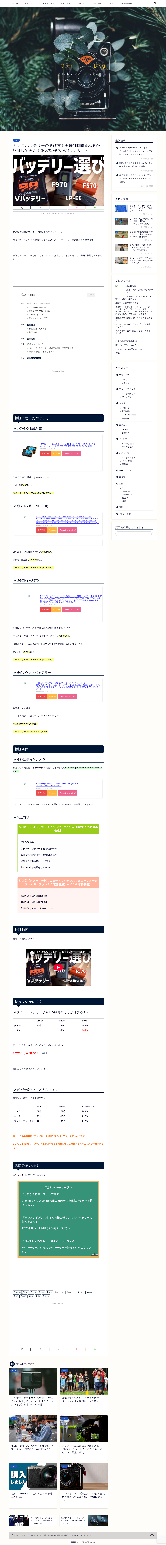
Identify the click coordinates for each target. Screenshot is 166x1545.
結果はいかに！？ (35, 344)
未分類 (122, 477)
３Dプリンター (126, 514)
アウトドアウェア (46, 3)
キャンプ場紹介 (129, 444)
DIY (123, 488)
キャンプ (28, 3)
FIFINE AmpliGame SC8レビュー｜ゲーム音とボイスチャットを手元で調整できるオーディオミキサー (135, 151)
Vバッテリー (60, 1292)
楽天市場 (45, 453)
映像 (31, 1296)
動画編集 (126, 411)
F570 (34, 1292)
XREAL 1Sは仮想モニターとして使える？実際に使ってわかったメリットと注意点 (135, 178)
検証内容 (33, 332)
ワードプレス (125, 470)
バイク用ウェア (129, 394)
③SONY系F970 (36, 315)
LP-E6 (50, 1292)
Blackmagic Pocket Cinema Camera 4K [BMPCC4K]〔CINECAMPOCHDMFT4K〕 (59, 785)
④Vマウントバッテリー (39, 318)
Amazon (56, 453)
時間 (38, 1296)
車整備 (125, 464)
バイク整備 (127, 461)
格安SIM (126, 498)
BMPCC (17, 1292)
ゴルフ (125, 380)
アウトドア (82, 3)
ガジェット (98, 3)
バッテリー (91, 1292)
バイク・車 (66, 3)
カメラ (15, 3)
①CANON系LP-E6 (37, 308)
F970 (42, 1292)
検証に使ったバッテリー (38, 303)
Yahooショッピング (72, 453)
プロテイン (127, 495)
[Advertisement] (58, 391)
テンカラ (126, 383)
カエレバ (52, 448)
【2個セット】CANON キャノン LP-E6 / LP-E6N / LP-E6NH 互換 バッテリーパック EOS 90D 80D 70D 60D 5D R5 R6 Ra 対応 (67, 445)
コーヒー (126, 491)
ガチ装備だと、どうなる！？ (41, 352)
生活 (111, 3)
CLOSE (91, 294)
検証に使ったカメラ (38, 329)
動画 (16, 1296)
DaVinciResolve (132, 415)
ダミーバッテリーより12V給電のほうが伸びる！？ (51, 348)
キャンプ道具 (128, 447)
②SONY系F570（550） (40, 311)
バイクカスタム (129, 458)
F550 (26, 1292)
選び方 (46, 1296)
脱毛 (121, 507)
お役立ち (126, 433)
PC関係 (125, 430)
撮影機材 (126, 419)
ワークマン (127, 397)
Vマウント (72, 1292)
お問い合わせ (126, 3)
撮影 (24, 1296)
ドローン (126, 408)
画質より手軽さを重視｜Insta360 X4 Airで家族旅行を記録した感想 (135, 165)
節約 (124, 501)
